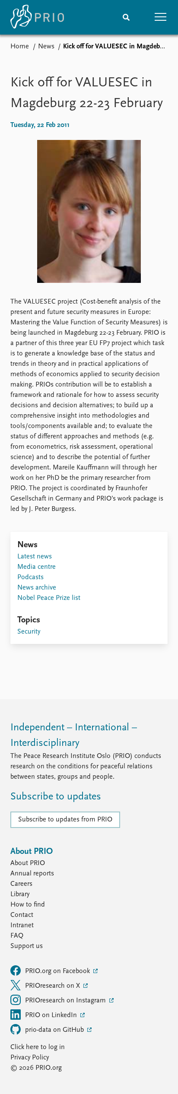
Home (19, 46)
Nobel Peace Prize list (48, 598)
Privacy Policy (29, 1057)
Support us (26, 946)
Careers (21, 884)
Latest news (34, 556)
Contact (21, 915)
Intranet (22, 925)
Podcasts (30, 577)
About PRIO (27, 863)
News (46, 46)
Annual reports (32, 873)
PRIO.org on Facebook (58, 971)
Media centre (36, 567)
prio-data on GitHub (55, 1030)
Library (19, 894)
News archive (36, 587)
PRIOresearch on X (53, 986)
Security (28, 631)
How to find (27, 904)
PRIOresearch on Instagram (66, 1000)
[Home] (37, 17)
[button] (160, 17)
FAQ (16, 935)
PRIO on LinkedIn (52, 1015)
